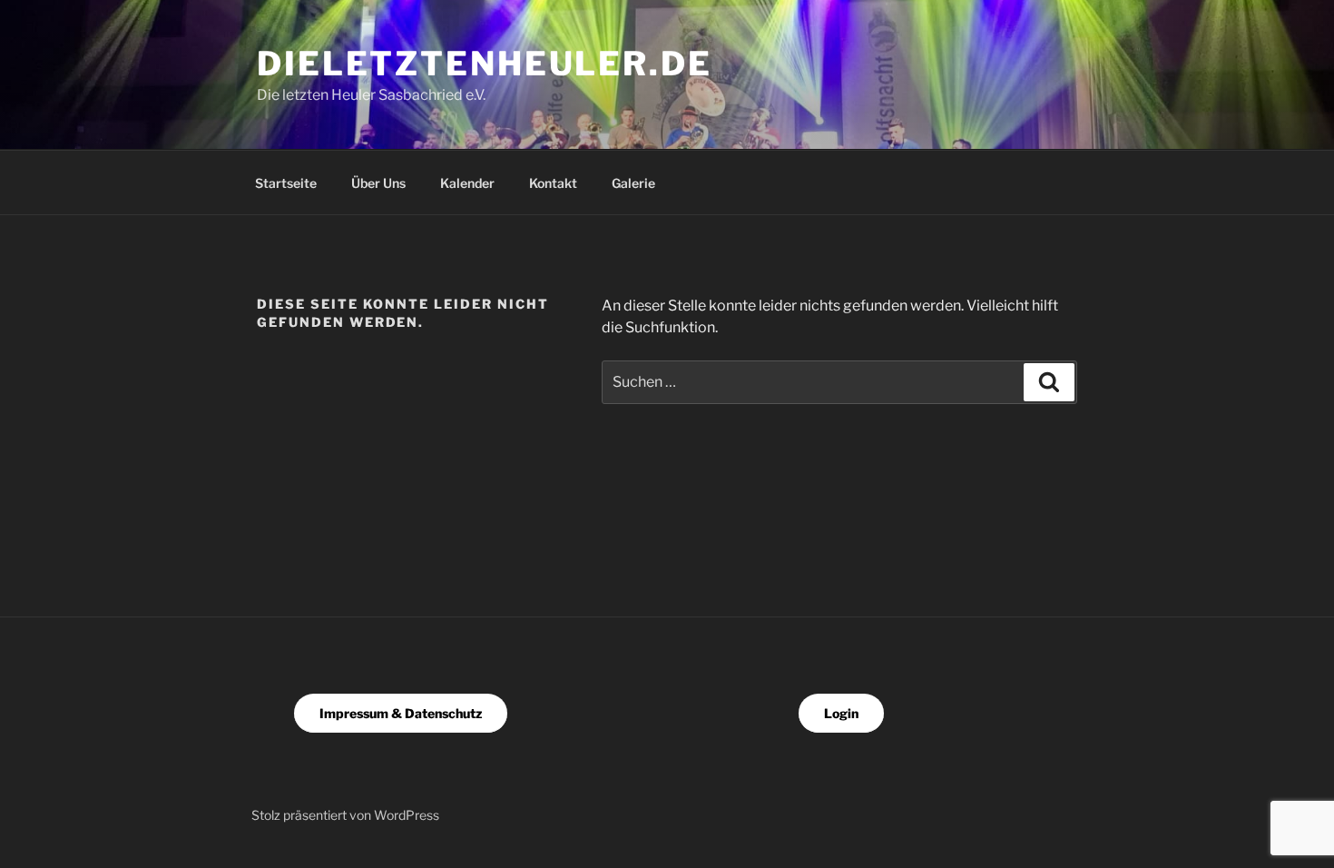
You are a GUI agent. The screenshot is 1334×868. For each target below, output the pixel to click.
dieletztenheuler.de (484, 64)
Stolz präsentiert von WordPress (345, 815)
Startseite (286, 183)
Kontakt (553, 183)
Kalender (467, 183)
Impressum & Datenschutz (400, 713)
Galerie (633, 183)
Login (841, 713)
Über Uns (378, 183)
